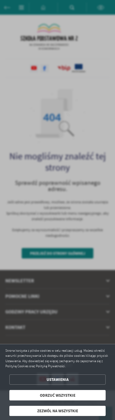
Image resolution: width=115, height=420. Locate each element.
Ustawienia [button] (58, 379)
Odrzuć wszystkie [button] (57, 395)
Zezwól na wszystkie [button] (57, 411)
